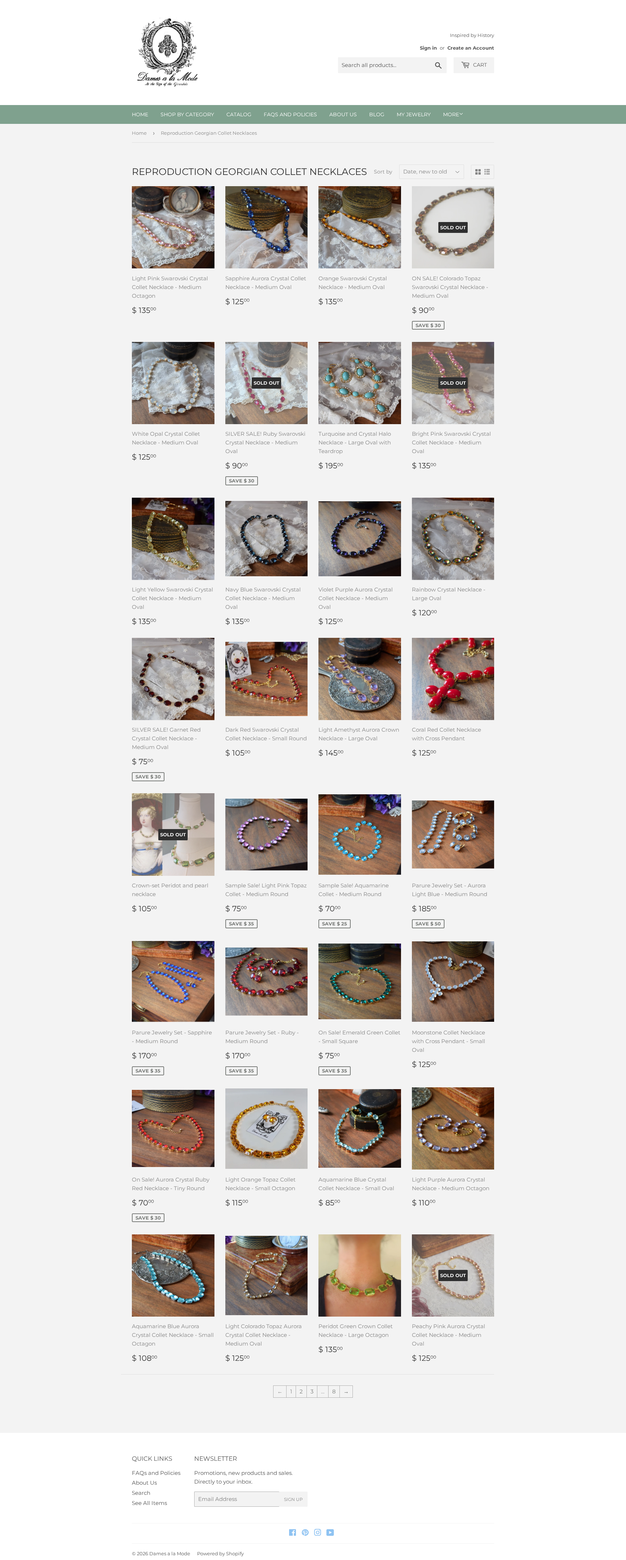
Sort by (383, 171)
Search (141, 1492)
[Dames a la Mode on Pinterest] (305, 1533)
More (451, 114)
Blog (376, 114)
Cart (479, 65)
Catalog (238, 114)
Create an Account (470, 48)
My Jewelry (414, 114)
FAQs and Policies (290, 114)
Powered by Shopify (220, 1553)
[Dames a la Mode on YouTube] (330, 1533)
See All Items (149, 1503)
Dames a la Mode (169, 1553)
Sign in (428, 48)
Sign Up (293, 1499)
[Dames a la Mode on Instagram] (317, 1533)
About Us (343, 114)
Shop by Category (187, 114)
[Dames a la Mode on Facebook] (292, 1533)
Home (140, 114)
